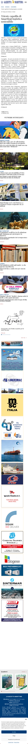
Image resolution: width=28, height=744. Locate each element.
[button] (26, 719)
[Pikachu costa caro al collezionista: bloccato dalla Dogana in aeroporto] (14, 130)
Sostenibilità (13, 6)
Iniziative (2, 272)
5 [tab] (6, 334)
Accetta (14, 732)
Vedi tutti (23, 337)
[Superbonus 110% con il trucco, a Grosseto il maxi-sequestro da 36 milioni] (14, 192)
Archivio (23, 671)
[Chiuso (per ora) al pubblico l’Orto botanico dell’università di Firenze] (14, 161)
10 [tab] (12, 691)
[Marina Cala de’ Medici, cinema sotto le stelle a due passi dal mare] (14, 284)
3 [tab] (3, 334)
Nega (14, 735)
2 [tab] (2, 334)
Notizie (1, 149)
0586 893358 (17, 700)
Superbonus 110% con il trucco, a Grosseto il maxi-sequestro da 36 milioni (11, 204)
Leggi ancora (14, 331)
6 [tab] (7, 334)
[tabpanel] (14, 331)
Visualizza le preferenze (14, 739)
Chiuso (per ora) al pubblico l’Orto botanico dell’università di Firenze (12, 174)
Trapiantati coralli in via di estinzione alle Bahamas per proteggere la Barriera (13, 234)
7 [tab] (8, 334)
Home (2, 6)
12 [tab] (14, 691)
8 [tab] (9, 334)
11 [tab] (13, 691)
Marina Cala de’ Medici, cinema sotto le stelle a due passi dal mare (14, 297)
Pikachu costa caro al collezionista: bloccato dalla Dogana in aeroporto (12, 142)
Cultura (1, 304)
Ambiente (7, 6)
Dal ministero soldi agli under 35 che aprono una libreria (13, 266)
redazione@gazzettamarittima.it (16, 704)
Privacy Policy (16, 742)
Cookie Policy (10, 742)
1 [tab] (1, 334)
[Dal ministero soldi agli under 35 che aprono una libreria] (14, 253)
